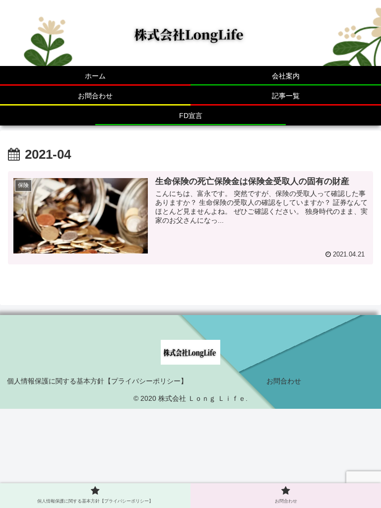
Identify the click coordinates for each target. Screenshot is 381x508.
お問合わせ (283, 381)
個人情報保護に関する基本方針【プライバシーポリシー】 (97, 381)
